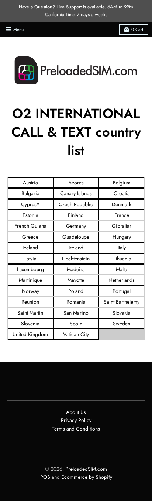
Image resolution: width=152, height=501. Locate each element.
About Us (76, 412)
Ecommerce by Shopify (86, 477)
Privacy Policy (76, 420)
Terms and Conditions (76, 428)
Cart (137, 29)
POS (45, 477)
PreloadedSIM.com (86, 469)
